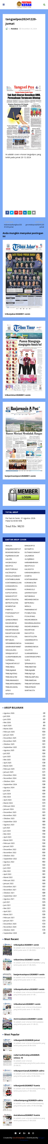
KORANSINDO (10, 589)
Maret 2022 (24, 877)
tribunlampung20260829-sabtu (28, 1100)
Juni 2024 (24, 793)
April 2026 (24, 725)
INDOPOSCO (30, 566)
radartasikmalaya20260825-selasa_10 (27, 1056)
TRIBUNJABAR (10, 670)
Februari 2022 (24, 880)
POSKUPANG (30, 616)
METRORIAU (29, 603)
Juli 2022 (24, 865)
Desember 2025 (24, 738)
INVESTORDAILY (11, 569)
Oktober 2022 (24, 855)
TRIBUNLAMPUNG (32, 677)
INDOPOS (9, 566)
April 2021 (24, 911)
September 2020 (24, 933)
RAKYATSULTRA (31, 636)
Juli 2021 (24, 902)
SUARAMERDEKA (31, 653)
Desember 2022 (24, 849)
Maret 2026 (24, 728)
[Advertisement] (24, 57)
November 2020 (24, 927)
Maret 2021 (24, 914)
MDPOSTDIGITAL (12, 599)
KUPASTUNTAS (11, 593)
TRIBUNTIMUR (30, 687)
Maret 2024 (24, 803)
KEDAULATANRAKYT (13, 576)
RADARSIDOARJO (12, 626)
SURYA (27, 660)
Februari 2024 (24, 806)
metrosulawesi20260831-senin (28, 1019)
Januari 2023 (24, 846)
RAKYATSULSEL (11, 636)
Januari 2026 (24, 735)
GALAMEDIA (29, 555)
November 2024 (24, 778)
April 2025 (24, 762)
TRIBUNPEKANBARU (13, 683)
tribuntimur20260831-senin (18, 395)
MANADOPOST (11, 596)
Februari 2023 (24, 843)
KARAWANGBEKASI (32, 572)
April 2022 (24, 874)
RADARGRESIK (11, 623)
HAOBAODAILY (11, 562)
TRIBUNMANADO (12, 680)
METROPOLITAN (11, 603)
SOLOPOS (29, 650)
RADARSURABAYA (32, 626)
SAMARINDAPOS (31, 640)
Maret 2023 (24, 840)
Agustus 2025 (24, 750)
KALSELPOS (29, 569)
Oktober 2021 (24, 893)
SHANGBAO (29, 643)
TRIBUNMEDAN (30, 680)
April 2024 (24, 800)
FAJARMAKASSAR (12, 555)
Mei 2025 (24, 759)
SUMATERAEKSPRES (33, 656)
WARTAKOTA (30, 690)
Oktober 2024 (24, 781)
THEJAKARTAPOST (12, 663)
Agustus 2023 (24, 824)
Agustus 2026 (24, 713)
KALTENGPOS (10, 572)
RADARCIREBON (31, 619)
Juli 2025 (24, 753)
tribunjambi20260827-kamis (27, 1085)
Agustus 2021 (24, 899)
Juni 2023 (24, 831)
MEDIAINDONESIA (32, 599)
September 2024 (24, 784)
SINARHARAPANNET (13, 646)
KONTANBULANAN (12, 579)
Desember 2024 (24, 775)
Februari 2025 (24, 769)
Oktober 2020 (24, 930)
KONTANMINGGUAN (13, 582)
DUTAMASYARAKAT (32, 552)
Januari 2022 (24, 883)
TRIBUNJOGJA (30, 673)
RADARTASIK (30, 630)
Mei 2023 (24, 834)
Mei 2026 (24, 722)
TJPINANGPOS (30, 663)
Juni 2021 (24, 905)
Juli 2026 (24, 716)
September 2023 (24, 821)
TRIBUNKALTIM (11, 677)
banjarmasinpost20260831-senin (20, 476)
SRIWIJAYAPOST (11, 653)
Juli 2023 (24, 827)
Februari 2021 (24, 917)
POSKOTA (9, 616)
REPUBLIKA (9, 640)
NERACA (28, 606)
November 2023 (24, 815)
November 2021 (24, 889)
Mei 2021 (24, 908)
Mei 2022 (24, 871)
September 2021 (24, 896)
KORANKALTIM (30, 582)
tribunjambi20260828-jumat (27, 1040)
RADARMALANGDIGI (32, 623)
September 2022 (24, 858)
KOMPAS (28, 576)
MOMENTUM (10, 606)
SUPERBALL (10, 660)
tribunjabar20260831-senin (17, 314)
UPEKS (8, 690)
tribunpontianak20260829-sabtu (29, 1070)
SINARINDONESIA (31, 646)
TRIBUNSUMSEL (11, 687)
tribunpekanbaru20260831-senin (29, 989)
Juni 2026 (24, 719)
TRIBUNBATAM (30, 667)
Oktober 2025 (24, 744)
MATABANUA (30, 596)
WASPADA (9, 694)
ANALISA (8, 545)
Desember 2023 (24, 812)
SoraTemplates (19, 1137)
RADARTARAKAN (11, 630)
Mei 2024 (24, 797)
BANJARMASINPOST (13, 549)
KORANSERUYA (11, 586)
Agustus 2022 (24, 862)
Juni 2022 (24, 868)
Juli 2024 (24, 790)
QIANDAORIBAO (11, 619)
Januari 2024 (24, 809)
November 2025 (24, 741)
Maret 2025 (24, 766)
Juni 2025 (24, 756)
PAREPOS (9, 609)
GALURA (8, 559)
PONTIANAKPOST (12, 613)
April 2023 (24, 837)
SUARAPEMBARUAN (13, 656)
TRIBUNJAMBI (30, 670)
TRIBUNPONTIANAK (32, 683)
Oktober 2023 (24, 818)
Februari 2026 (24, 731)
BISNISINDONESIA (12, 552)
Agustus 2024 (24, 787)
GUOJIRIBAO (29, 559)
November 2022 (24, 852)
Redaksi (14, 28)
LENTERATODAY (31, 593)
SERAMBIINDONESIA (13, 643)
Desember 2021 (24, 886)
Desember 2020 (24, 923)
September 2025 (24, 747)
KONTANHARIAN (31, 579)
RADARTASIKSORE (12, 633)
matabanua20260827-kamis (27, 1115)
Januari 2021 (24, 920)
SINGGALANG (10, 650)
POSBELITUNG (30, 613)
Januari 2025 (24, 772)
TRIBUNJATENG (11, 673)
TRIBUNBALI (10, 667)
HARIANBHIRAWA (31, 562)
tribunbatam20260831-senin (27, 1004)
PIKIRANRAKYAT (31, 609)
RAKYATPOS (29, 633)
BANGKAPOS (30, 545)
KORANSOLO (30, 589)
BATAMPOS (29, 549)
